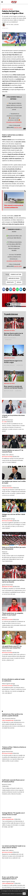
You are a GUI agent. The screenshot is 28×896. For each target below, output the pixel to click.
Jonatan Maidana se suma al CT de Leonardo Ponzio (12, 451)
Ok (24, 893)
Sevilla (19, 282)
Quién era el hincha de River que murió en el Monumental (14, 548)
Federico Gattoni (16, 274)
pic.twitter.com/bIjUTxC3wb (14, 261)
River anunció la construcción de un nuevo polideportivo (13, 206)
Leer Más (7, 304)
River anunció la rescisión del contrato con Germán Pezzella (13, 387)
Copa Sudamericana (8, 720)
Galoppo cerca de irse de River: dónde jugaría (13, 515)
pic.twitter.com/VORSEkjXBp (14, 122)
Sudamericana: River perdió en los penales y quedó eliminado (12, 715)
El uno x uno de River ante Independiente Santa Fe (10, 878)
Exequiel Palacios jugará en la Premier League (13, 361)
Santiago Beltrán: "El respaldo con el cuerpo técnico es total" (13, 813)
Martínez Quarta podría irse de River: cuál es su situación (13, 334)
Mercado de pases (7, 9)
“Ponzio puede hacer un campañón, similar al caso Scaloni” (12, 614)
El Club (4, 421)
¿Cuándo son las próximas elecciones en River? (13, 416)
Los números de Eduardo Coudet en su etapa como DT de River (13, 846)
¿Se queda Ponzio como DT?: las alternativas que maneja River (12, 647)
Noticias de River (7, 456)
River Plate (10, 282)
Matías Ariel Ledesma (12, 24)
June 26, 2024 (17, 127)
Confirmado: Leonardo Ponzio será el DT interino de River (13, 781)
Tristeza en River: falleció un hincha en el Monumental (14, 748)
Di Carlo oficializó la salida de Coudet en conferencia (13, 680)
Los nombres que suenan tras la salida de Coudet (14, 482)
